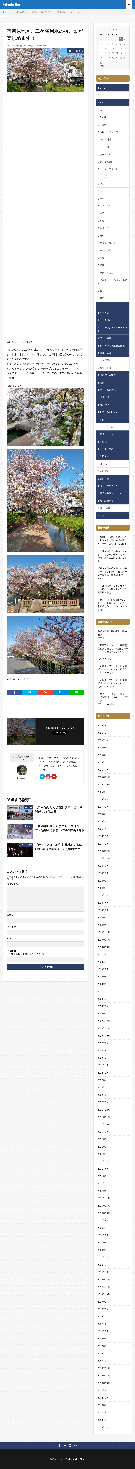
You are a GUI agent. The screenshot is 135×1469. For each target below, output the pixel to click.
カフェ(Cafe (106, 161)
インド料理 (105, 146)
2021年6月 (103, 1154)
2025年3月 (103, 836)
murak (103, 658)
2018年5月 (103, 1420)
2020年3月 (103, 1264)
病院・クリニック (109, 486)
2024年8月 (103, 873)
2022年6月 (103, 1065)
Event (30, 807)
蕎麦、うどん (106, 272)
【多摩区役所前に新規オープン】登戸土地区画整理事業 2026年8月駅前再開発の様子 (112, 540)
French (103, 117)
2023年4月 (103, 991)
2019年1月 (103, 1360)
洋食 (102, 257)
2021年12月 (104, 1109)
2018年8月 (103, 1397)
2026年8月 (103, 725)
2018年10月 (104, 1383)
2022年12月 (104, 1021)
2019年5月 (103, 1331)
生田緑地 (104, 456)
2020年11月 (104, 1205)
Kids (102, 305)
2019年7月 (103, 1316)
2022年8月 (103, 1050)
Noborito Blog (11, 4)
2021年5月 (103, 1161)
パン (102, 183)
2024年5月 (103, 895)
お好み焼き (105, 154)
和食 (102, 220)
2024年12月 (104, 851)
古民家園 (104, 471)
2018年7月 (103, 1405)
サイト (10, 939)
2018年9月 (103, 1390)
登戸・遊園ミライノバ (111, 493)
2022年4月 (103, 1080)
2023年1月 (103, 1013)
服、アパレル (106, 426)
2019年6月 (103, 1324)
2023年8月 (103, 962)
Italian (103, 124)
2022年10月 (104, 1035)
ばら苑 (103, 463)
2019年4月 (103, 1338)
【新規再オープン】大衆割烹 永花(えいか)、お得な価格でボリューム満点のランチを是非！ (113, 650)
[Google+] (45, 692)
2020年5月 (103, 1250)
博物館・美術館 (108, 375)
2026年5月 (103, 747)
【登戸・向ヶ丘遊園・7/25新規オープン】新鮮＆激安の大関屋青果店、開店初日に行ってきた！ (112, 573)
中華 (102, 213)
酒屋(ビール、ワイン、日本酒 (112, 281)
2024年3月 (103, 910)
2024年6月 (103, 888)
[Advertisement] (45, 118)
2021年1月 (103, 1191)
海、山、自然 (106, 449)
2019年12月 (104, 1279)
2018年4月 (103, 1427)
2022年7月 (103, 1058)
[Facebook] (14, 692)
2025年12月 (104, 777)
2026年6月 (103, 740)
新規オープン (106, 434)
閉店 (102, 515)
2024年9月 (103, 865)
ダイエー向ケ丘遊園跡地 (112, 345)
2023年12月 (104, 932)
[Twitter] (30, 692)
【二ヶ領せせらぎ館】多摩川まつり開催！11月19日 (59, 809)
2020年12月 (104, 1198)
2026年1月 (103, 769)
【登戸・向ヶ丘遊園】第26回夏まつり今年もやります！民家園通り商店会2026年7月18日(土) (112, 604)
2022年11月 (104, 1028)
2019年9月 (103, 1301)
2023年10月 (104, 947)
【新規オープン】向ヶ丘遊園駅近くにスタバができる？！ (112, 668)
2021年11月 (104, 1117)
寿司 (102, 235)
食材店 (103, 298)
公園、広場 (19, 12)
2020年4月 (103, 1257)
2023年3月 (103, 998)
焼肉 (102, 265)
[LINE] (76, 692)
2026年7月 (103, 732)
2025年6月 (103, 814)
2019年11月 (104, 1287)
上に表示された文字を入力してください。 (28, 954)
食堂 (102, 290)
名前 (10, 915)
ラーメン (104, 198)
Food (102, 102)
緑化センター (106, 367)
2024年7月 (103, 880)
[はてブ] (61, 692)
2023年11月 (104, 939)
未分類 (103, 441)
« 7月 (101, 66)
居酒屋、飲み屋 (108, 243)
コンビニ (104, 176)
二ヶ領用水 (32, 12)
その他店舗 (105, 338)
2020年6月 (103, 1242)
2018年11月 (104, 1375)
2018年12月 (104, 1368)
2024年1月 (103, 925)
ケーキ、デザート (109, 169)
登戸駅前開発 (106, 500)
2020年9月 (103, 1220)
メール (11, 927)
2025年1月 (103, 843)
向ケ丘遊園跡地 (108, 390)
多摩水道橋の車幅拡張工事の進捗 (112, 633)
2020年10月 (104, 1213)
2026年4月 (103, 755)
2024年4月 (103, 902)
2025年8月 (103, 799)
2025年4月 (103, 828)
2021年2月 (103, 1183)
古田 (102, 638)
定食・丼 (104, 228)
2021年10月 (104, 1124)
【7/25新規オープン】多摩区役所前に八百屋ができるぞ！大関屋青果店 (112, 589)
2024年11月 (104, 858)
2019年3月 (103, 1346)
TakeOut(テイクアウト (111, 132)
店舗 (102, 419)
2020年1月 (103, 1272)
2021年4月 (103, 1168)
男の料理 (104, 478)
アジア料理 (105, 139)
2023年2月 (103, 1006)
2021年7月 (103, 1146)
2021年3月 (103, 1176)
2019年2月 (103, 1353)
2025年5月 (103, 821)
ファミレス (105, 191)
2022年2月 (103, 1094)
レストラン (105, 206)
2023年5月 (103, 984)
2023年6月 (103, 976)
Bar (101, 109)
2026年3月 (103, 762)
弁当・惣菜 (105, 250)
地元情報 (104, 397)
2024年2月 (103, 917)
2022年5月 (103, 1072)
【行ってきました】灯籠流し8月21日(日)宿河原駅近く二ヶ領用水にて (58, 847)
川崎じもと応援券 (109, 412)
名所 (102, 382)
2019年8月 (103, 1309)
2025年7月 (103, 806)
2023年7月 (103, 969)
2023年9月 (103, 954)
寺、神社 (104, 404)
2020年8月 (103, 1228)
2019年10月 (104, 1294)
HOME (8, 12)
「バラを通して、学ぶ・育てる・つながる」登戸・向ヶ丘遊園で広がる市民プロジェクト (112, 556)
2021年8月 (103, 1139)
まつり (29, 826)
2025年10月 (104, 784)
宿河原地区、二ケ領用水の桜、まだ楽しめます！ (61, 12)
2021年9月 (103, 1131)
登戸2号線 (105, 508)
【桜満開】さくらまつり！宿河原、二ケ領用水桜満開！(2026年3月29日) (59, 828)
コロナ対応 (105, 320)
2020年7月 (103, 1235)
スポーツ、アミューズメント (112, 329)
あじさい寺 (105, 312)
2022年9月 (103, 1043)
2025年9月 (103, 792)
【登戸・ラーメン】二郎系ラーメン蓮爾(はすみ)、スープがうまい (113, 697)
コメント (12, 884)
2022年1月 (103, 1102)
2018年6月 (103, 1412)
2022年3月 (103, 1087)
